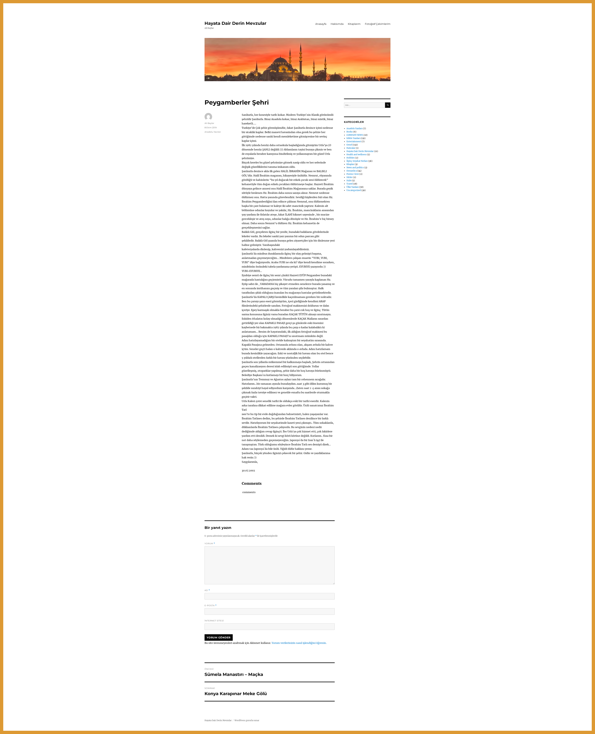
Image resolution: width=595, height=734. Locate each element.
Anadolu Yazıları (213, 132)
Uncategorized (353, 190)
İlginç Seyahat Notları (357, 161)
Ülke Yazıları (352, 187)
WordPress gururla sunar (246, 720)
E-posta (211, 605)
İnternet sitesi (214, 620)
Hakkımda (337, 23)
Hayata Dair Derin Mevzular (235, 23)
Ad (207, 590)
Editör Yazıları (353, 138)
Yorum (210, 543)
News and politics (355, 167)
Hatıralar (350, 148)
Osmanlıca (351, 170)
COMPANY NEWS (354, 135)
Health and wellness (356, 154)
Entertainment (353, 141)
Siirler (349, 177)
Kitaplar (350, 164)
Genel (349, 144)
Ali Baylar (209, 123)
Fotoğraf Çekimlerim (377, 23)
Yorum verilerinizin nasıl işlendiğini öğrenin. (299, 642)
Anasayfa (320, 23)
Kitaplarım (354, 23)
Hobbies (350, 157)
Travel (349, 183)
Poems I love (352, 174)
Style (348, 180)
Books (349, 131)
